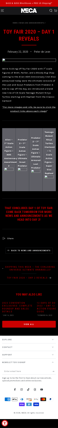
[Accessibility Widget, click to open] (4, 423)
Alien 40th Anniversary (31, 76)
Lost (9, 84)
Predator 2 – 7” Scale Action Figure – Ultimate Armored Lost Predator (36, 153)
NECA (24, 413)
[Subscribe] (54, 371)
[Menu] (2, 10)
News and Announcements (31, 23)
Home (15, 23)
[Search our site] (50, 10)
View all (29, 324)
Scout (20, 84)
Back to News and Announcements (30, 251)
